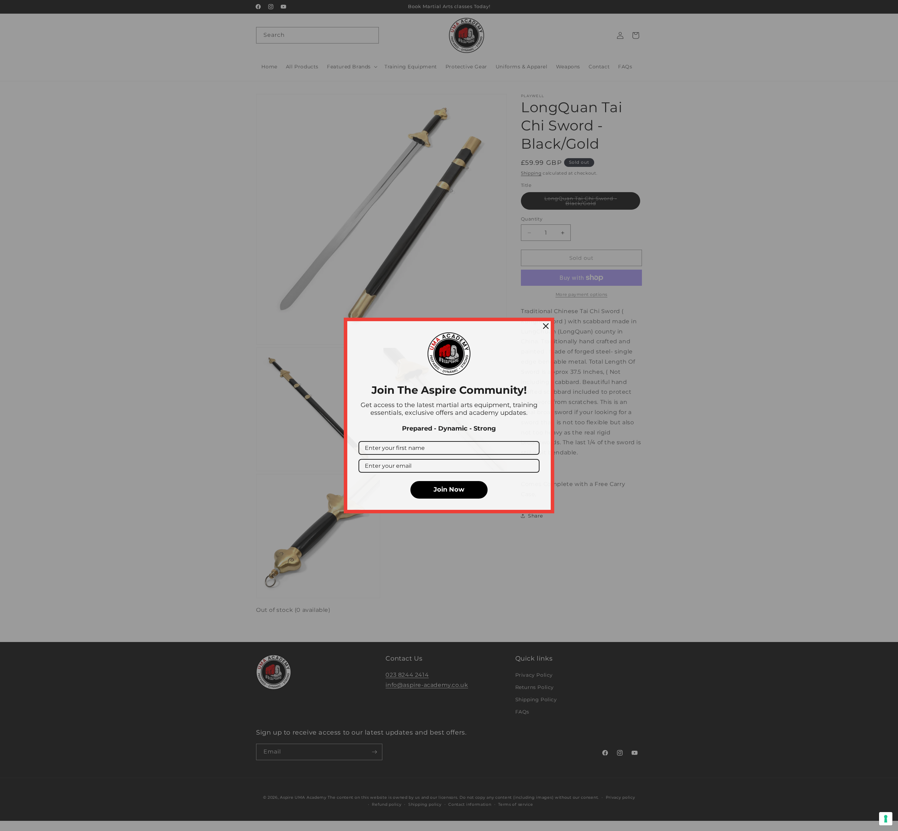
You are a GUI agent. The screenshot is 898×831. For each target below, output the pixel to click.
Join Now (449, 489)
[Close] (545, 326)
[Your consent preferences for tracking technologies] (885, 818)
